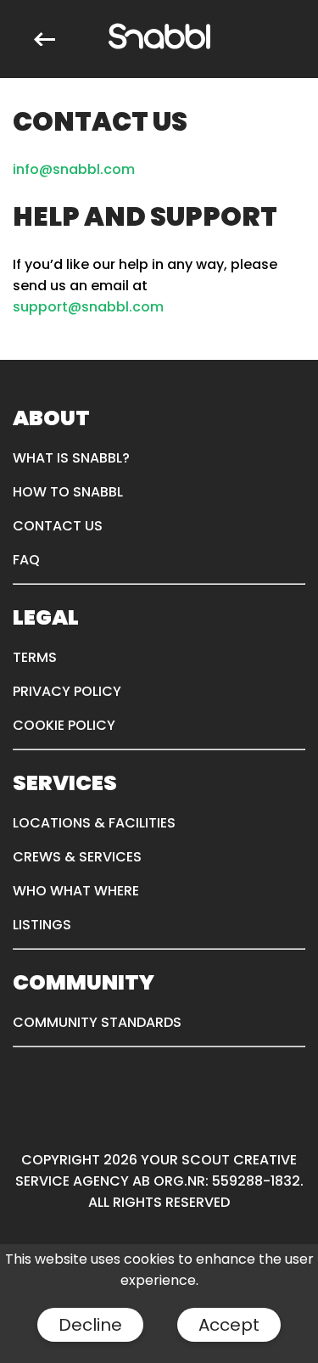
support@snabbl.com (88, 307)
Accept (228, 1325)
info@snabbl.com (74, 169)
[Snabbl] (159, 39)
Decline (90, 1325)
